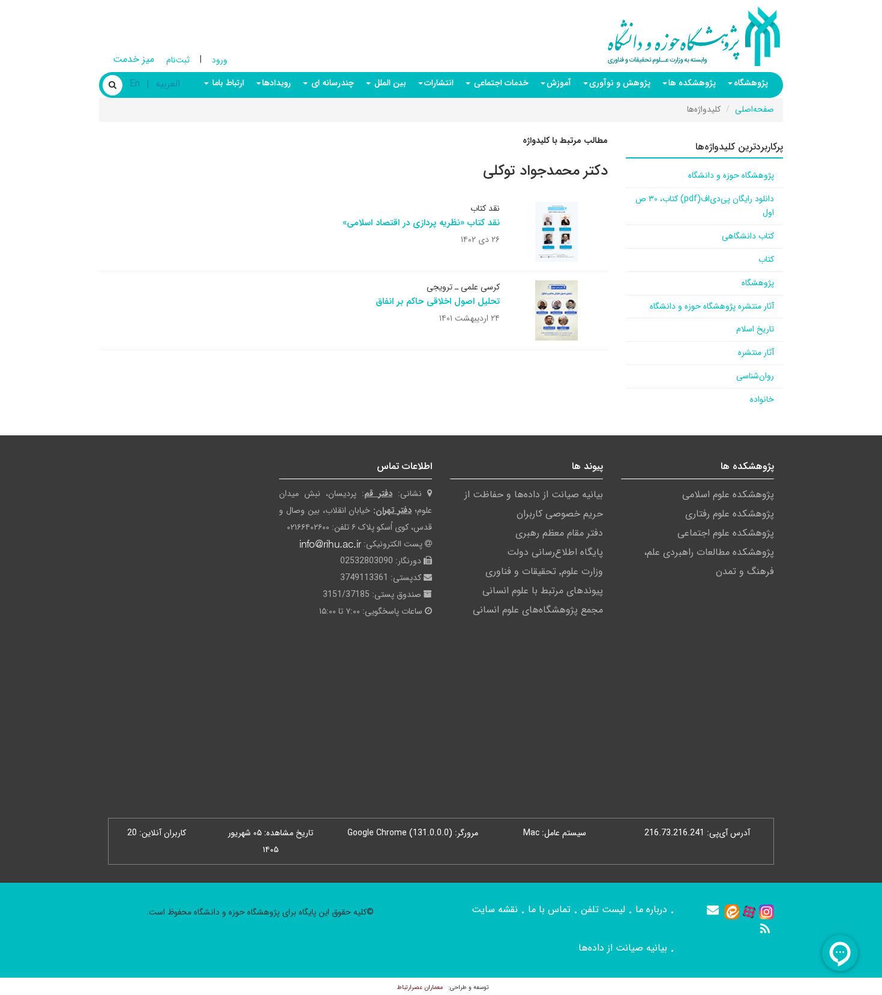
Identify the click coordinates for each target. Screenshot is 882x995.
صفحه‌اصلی (754, 109)
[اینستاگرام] (766, 911)
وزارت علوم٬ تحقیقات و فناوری (544, 571)
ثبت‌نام (178, 60)
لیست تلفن (603, 909)
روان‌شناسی (755, 376)
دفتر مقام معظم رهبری (559, 532)
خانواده (762, 399)
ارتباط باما (227, 82)
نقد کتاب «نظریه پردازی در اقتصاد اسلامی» (421, 223)
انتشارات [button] (439, 82)
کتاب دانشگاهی (748, 236)
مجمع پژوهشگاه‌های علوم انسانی (538, 609)
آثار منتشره (756, 352)
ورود (219, 60)
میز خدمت (133, 59)
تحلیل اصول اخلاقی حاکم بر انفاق (438, 301)
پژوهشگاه (758, 282)
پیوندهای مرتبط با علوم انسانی (542, 590)
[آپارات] (749, 911)
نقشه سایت (495, 909)
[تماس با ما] (713, 910)
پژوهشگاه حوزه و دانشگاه (731, 175)
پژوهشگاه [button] (751, 82)
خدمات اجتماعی (500, 82)
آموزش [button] (559, 82)
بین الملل (389, 82)
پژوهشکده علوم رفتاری (729, 513)
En (135, 83)
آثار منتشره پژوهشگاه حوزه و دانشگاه (712, 306)
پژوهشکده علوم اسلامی (728, 494)
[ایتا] (731, 911)
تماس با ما (549, 909)
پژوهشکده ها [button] (692, 82)
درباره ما (651, 909)
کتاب (766, 259)
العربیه (167, 83)
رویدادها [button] (276, 82)
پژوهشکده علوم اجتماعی (725, 532)
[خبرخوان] (765, 929)
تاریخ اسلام (755, 329)
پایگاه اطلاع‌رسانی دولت (555, 552)
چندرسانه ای (331, 82)
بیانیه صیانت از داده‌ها (622, 947)
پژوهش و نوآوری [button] (619, 82)
